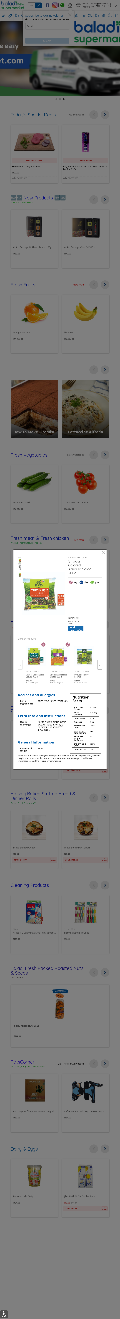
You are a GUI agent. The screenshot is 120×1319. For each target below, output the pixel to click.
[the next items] (99, 664)
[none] (36, 661)
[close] (103, 553)
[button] (19, 561)
